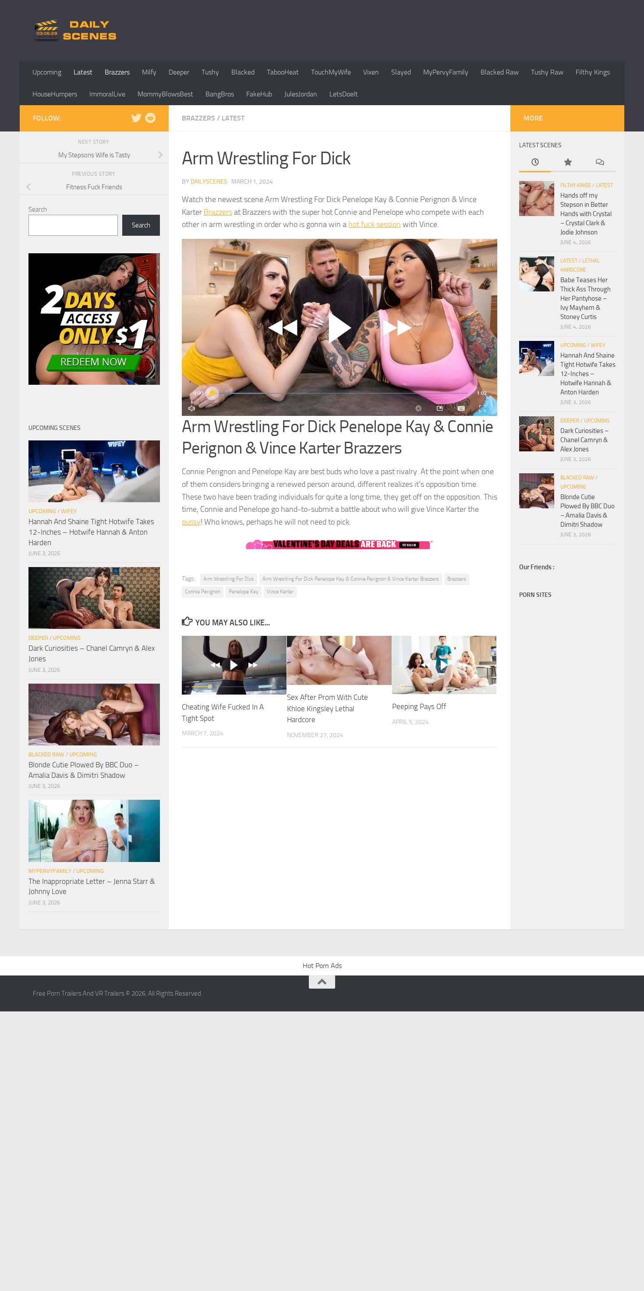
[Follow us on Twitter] (136, 118)
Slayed (401, 72)
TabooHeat (283, 72)
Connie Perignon (202, 592)
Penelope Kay (243, 592)
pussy (191, 522)
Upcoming (46, 72)
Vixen (371, 72)
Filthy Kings (593, 72)
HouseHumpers (54, 94)
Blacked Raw (500, 72)
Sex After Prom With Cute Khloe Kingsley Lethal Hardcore (327, 708)
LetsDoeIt (343, 94)
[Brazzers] (339, 327)
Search (37, 209)
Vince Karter (280, 592)
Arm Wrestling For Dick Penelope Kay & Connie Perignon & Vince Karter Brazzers (350, 579)
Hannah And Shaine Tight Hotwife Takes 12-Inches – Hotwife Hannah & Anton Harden (91, 531)
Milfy (149, 72)
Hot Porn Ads (322, 965)
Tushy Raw (547, 72)
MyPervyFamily (445, 72)
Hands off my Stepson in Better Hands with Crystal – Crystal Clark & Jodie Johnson (586, 214)
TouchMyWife (331, 72)
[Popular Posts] (567, 162)
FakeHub (259, 94)
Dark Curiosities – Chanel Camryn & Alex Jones (584, 440)
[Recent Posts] (535, 162)
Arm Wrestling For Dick (228, 579)
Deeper (179, 72)
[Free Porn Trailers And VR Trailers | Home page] (76, 31)
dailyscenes (209, 181)
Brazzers (117, 72)
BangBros (219, 94)
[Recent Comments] (600, 162)
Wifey (69, 511)
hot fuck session (374, 224)
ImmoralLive (107, 94)
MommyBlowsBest (165, 94)
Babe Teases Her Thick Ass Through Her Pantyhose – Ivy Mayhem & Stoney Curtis (585, 298)
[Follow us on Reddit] (150, 118)
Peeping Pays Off (419, 706)
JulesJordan (300, 94)
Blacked (243, 72)
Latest (83, 72)
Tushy (210, 72)
